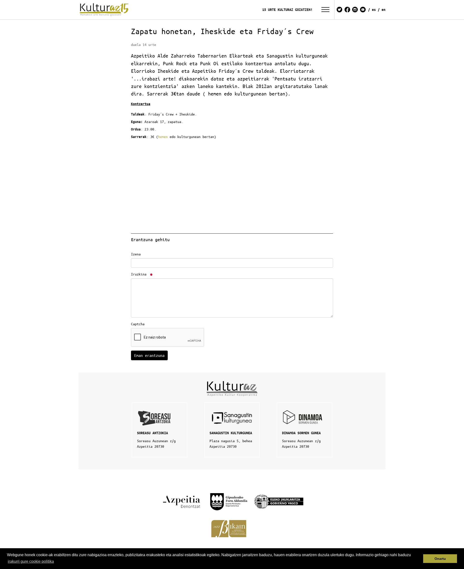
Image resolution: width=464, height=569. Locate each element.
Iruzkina (139, 274)
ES (374, 9)
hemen (163, 136)
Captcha (138, 324)
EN (383, 9)
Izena (136, 254)
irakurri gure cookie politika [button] (31, 561)
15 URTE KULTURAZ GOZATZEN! (287, 9)
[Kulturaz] (105, 9)
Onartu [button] (440, 559)
